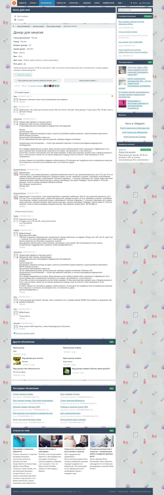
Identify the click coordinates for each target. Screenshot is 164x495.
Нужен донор (18, 348)
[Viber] (53, 86)
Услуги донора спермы (23, 394)
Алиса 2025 (63, 422)
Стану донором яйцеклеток (72, 401)
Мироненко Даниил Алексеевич (22, 409)
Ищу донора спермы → (88, 80)
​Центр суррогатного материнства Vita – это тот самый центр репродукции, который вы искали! (135, 83)
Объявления (145, 150)
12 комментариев (22, 92)
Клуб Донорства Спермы (135, 137)
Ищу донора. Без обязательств (26, 369)
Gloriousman (18, 119)
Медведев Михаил (20, 169)
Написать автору (23, 75)
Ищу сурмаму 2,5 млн (70, 394)
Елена (120, 27)
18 (74, 364)
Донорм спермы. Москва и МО (26, 407)
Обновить (148, 16)
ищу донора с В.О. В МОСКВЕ (130, 42)
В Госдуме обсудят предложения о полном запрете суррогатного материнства (134, 94)
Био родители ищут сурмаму (73, 420)
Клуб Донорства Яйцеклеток (134, 132)
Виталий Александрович (20, 422)
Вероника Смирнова (36, 86)
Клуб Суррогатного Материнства (134, 128)
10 (33, 364)
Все (111, 342)
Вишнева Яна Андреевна (20, 403)
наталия (121, 45)
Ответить (22, 101)
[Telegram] (58, 86)
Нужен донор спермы (72, 348)
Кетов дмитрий (17, 397)
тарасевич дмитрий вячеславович (70, 416)
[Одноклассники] (48, 86)
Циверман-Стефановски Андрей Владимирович (133, 35)
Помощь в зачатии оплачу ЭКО (74, 407)
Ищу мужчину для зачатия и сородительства (32, 413)
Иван (15, 297)
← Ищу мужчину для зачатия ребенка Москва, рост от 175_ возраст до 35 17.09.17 (39, 80)
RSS (112, 96)
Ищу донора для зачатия (32, 358)
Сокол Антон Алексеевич (68, 409)
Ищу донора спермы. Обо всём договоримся (33, 401)
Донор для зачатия (127, 152)
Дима (120, 55)
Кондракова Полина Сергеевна (69, 403)
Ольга (15, 416)
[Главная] (13, 26)
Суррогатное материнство (68, 397)
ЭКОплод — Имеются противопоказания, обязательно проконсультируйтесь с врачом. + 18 (44, 491)
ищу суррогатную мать (70, 413)
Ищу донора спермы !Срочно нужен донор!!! (91, 369)
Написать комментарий (25, 333)
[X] (50, 86)
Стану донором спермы (128, 32)
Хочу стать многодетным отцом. (27, 420)
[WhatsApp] (56, 86)
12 (24, 354)
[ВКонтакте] (45, 86)
